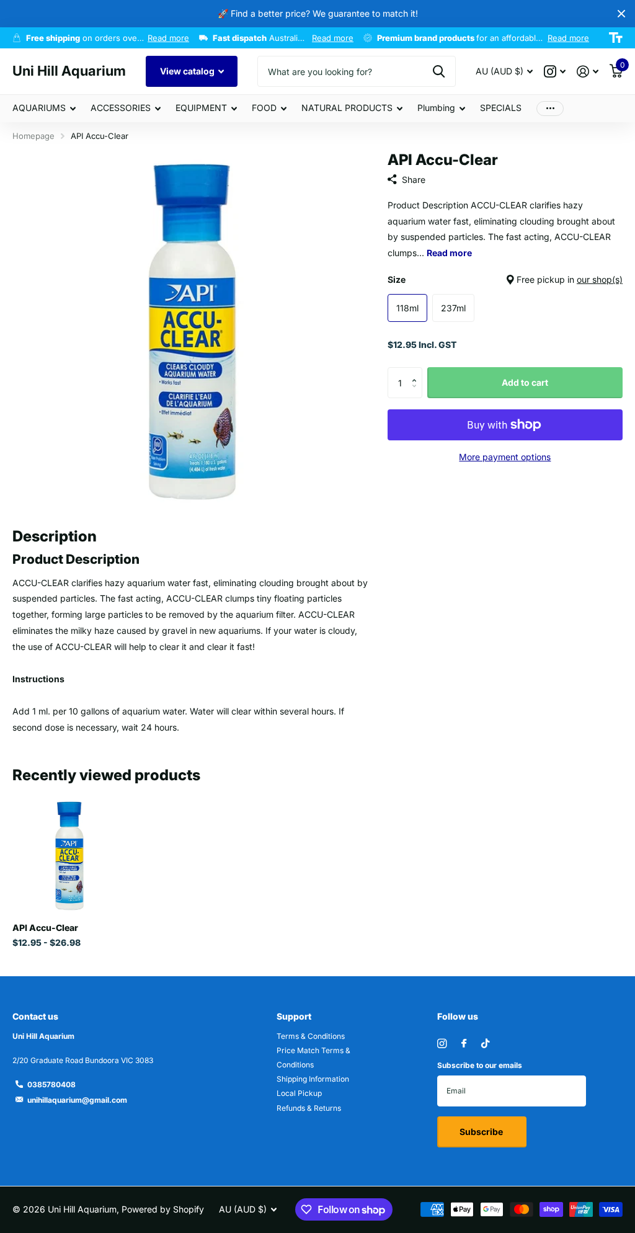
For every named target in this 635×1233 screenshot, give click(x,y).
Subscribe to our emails (479, 1065)
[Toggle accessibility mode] (616, 38)
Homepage (33, 136)
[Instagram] (441, 1043)
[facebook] (463, 1043)
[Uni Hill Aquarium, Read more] (554, 72)
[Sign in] (587, 72)
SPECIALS (501, 107)
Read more (168, 38)
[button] (418, 372)
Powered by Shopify (163, 1209)
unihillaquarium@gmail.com (77, 1100)
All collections (44, 109)
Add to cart (525, 382)
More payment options (505, 457)
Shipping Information (313, 1079)
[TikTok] (485, 1043)
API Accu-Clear (45, 927)
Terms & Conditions (311, 1036)
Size (505, 279)
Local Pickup (299, 1093)
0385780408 (51, 1084)
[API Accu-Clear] (69, 856)
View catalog (188, 71)
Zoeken (439, 71)
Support (294, 1016)
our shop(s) (600, 279)
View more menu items (550, 108)
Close (621, 13)
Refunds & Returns (309, 1108)
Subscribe (482, 1131)
